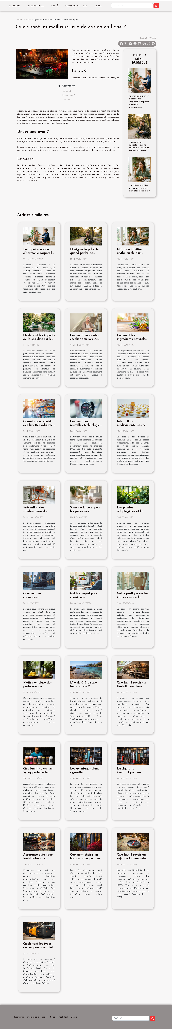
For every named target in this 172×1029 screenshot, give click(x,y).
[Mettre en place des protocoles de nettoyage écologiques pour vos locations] (39, 669)
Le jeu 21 (67, 90)
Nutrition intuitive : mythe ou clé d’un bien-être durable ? (139, 188)
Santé (54, 5)
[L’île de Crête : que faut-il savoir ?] (86, 669)
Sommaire (68, 86)
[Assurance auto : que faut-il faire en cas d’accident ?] (39, 841)
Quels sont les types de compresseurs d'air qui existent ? (38, 947)
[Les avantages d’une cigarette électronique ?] (86, 755)
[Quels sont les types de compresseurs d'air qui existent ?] (39, 930)
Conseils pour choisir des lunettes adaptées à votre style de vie (38, 425)
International (35, 5)
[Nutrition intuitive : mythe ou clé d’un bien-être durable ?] (139, 169)
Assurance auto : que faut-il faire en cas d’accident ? (38, 858)
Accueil (19, 19)
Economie (14, 5)
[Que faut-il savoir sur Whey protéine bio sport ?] (39, 755)
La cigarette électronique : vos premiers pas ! (129, 772)
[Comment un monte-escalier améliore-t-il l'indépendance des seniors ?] (86, 322)
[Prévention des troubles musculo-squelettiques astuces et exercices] (39, 494)
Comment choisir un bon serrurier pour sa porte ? (85, 858)
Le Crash (66, 99)
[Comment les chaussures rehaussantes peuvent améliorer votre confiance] (39, 580)
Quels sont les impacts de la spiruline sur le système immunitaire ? (39, 339)
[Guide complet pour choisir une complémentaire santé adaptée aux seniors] (86, 580)
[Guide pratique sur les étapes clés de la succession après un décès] (133, 580)
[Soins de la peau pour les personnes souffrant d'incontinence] (86, 494)
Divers (98, 5)
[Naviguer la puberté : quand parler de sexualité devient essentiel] (139, 126)
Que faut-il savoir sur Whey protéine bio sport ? (38, 772)
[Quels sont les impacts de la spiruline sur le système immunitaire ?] (39, 322)
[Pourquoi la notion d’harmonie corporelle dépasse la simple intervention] (139, 80)
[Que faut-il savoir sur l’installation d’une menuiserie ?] (133, 669)
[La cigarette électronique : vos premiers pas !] (133, 755)
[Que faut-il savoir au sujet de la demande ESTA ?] (133, 841)
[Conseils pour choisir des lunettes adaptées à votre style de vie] (39, 408)
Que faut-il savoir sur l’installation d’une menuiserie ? (132, 686)
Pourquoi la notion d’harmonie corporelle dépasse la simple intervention (138, 102)
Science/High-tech (76, 5)
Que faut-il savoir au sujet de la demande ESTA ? (131, 858)
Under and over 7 (67, 95)
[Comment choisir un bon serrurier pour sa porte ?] (86, 841)
